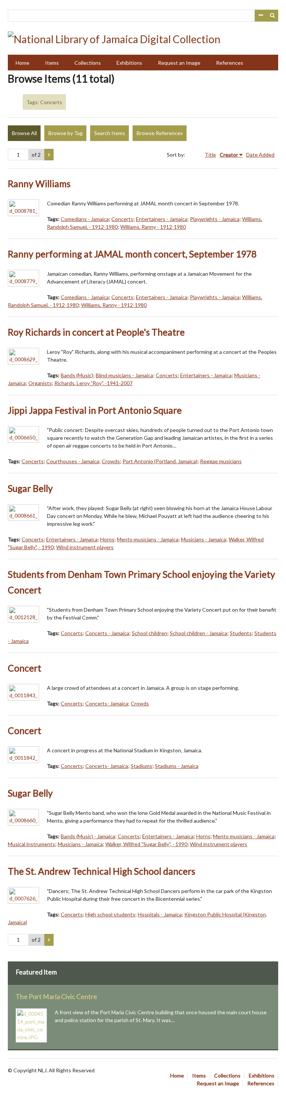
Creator (229, 154)
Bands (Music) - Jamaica (88, 836)
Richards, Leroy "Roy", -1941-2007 (93, 383)
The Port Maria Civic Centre (56, 996)
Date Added (260, 154)
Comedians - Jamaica (85, 219)
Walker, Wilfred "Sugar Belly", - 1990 (146, 844)
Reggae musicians (221, 461)
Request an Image (179, 63)
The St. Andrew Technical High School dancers (101, 871)
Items (52, 63)
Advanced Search (261, 16)
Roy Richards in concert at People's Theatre (96, 332)
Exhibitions (129, 63)
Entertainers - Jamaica (161, 219)
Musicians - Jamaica (203, 539)
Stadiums (141, 766)
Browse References (160, 133)
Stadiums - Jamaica (176, 766)
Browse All (24, 133)
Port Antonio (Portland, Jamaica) (160, 461)
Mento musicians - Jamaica (147, 539)
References (229, 63)
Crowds (111, 461)
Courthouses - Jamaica (72, 461)
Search (273, 16)
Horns (107, 539)
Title (210, 154)
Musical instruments (31, 844)
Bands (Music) (77, 375)
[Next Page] (49, 155)
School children (149, 633)
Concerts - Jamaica (107, 633)
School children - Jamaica (198, 633)
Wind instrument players (85, 547)
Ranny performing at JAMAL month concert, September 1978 (132, 254)
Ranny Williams (39, 183)
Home (22, 63)
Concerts (122, 219)
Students (241, 633)
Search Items (109, 133)
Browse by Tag (65, 133)
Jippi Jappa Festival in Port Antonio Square (95, 410)
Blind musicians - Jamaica (124, 375)
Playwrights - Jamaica (214, 219)
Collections (87, 63)
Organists (40, 383)
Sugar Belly (30, 488)
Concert (24, 668)
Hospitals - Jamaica (160, 914)
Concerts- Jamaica (106, 703)
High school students (110, 914)
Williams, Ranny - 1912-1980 (153, 227)
